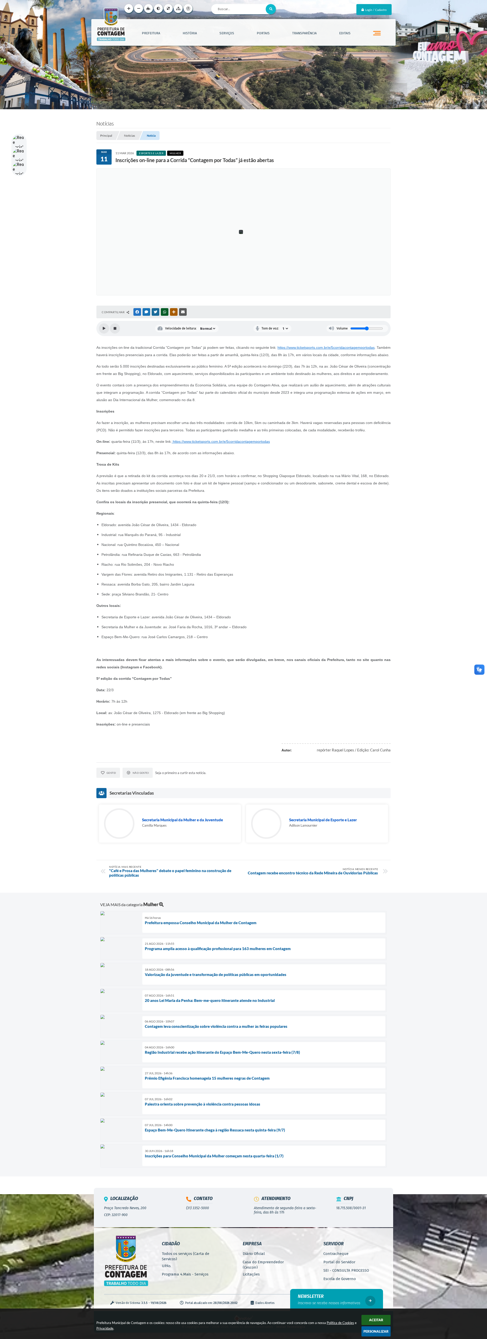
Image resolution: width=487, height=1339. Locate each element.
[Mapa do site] (178, 8)
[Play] (104, 328)
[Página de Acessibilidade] (188, 8)
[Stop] (115, 328)
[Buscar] (271, 9)
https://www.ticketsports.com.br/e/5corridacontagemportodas (326, 347)
